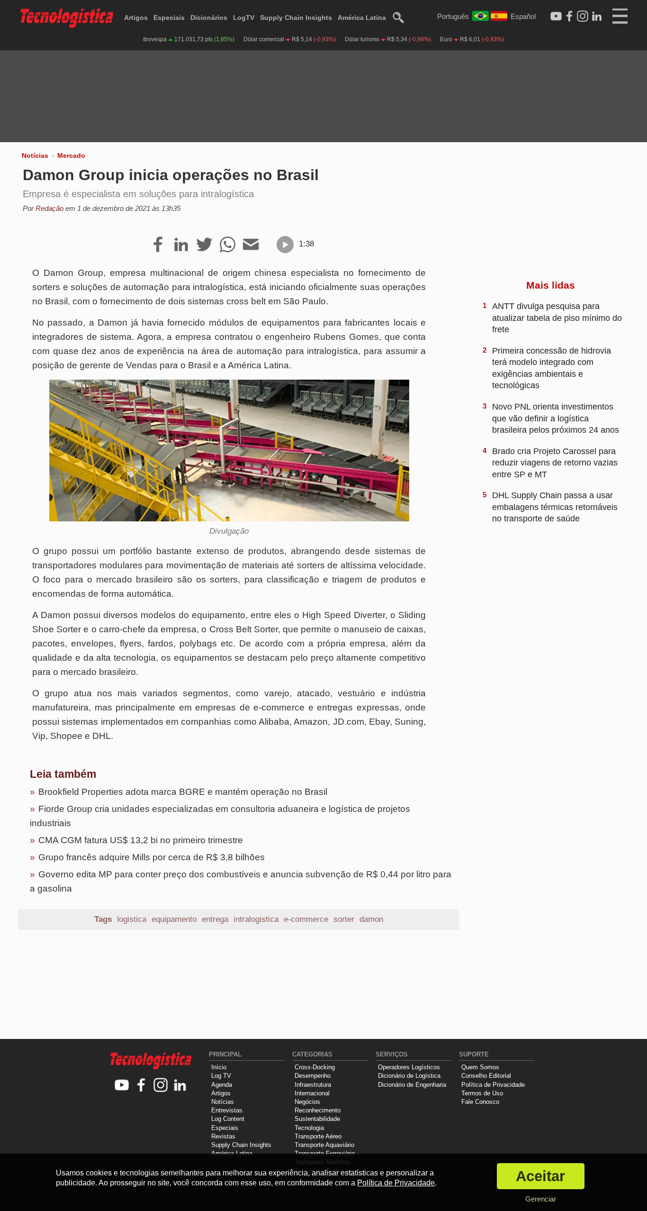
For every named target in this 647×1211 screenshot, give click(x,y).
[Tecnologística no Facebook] (141, 1085)
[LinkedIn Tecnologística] (596, 16)
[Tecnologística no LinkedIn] (180, 1085)
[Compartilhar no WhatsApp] (227, 245)
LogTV (243, 17)
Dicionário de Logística (409, 1075)
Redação (49, 208)
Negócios (307, 1101)
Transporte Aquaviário (324, 1144)
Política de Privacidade (493, 1084)
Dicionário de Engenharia (412, 1084)
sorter (343, 919)
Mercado (71, 155)
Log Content (227, 1118)
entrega (215, 919)
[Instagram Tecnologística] (582, 16)
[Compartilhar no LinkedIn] (181, 245)
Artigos (136, 17)
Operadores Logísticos (409, 1067)
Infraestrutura (313, 1084)
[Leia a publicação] (285, 244)
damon (371, 919)
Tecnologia (309, 1127)
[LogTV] (556, 16)
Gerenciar (540, 1199)
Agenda (221, 1084)
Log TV (221, 1075)
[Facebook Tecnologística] (569, 16)
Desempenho (313, 1075)
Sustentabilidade (317, 1118)
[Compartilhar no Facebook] (158, 245)
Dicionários (208, 17)
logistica (131, 919)
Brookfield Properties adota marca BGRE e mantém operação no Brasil (182, 792)
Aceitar (540, 1176)
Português (453, 16)
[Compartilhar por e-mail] (251, 245)
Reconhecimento (318, 1110)
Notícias (35, 155)
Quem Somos (480, 1067)
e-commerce (306, 919)
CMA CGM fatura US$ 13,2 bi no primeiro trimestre (140, 840)
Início (218, 1067)
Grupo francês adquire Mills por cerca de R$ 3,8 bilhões (151, 857)
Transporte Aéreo (318, 1136)
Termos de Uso (482, 1093)
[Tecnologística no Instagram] (161, 1085)
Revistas (223, 1136)
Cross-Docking (315, 1067)
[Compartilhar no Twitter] (204, 245)
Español (523, 16)
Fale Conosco (480, 1101)
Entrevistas (227, 1110)
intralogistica (256, 919)
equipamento (174, 919)
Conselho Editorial (486, 1075)
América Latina (362, 17)
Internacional (312, 1093)
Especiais (169, 17)
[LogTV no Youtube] (122, 1085)
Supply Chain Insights (296, 17)
